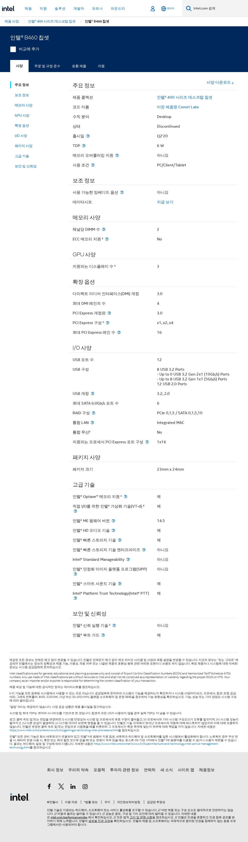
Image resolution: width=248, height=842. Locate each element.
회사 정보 (55, 770)
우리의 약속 (78, 770)
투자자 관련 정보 (124, 770)
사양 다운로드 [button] (219, 82)
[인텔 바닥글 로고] (20, 796)
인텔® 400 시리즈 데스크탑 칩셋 (184, 97)
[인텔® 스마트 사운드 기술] (119, 584)
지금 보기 (165, 202)
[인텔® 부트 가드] (103, 635)
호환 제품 (79, 66)
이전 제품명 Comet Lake (178, 107)
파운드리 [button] (118, 8)
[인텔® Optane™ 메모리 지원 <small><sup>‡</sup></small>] (125, 497)
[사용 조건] (92, 165)
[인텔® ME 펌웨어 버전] (113, 521)
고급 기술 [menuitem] (22, 156)
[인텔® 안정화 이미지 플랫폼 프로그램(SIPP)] (75, 574)
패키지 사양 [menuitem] (23, 146)
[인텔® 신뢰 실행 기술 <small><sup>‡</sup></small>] (114, 625)
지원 (101, 66)
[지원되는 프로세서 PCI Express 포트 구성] (147, 442)
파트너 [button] (97, 8)
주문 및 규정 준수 (47, 66)
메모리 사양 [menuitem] (23, 105)
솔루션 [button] (60, 8)
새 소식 (166, 770)
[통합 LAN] (92, 423)
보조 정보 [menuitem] (22, 95)
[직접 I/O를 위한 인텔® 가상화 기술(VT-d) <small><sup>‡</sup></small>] (75, 511)
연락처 (149, 770)
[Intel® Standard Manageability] (128, 559)
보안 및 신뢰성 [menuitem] (26, 166)
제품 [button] (28, 8)
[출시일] (88, 136)
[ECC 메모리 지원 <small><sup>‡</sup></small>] (106, 239)
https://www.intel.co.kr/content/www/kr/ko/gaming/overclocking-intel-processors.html (63, 730)
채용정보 (207, 770)
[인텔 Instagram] (85, 787)
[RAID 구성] (93, 413)
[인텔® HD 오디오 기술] (113, 530)
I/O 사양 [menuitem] (21, 135)
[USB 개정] (92, 393)
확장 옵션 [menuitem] (22, 125)
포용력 (99, 770)
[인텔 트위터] (61, 787)
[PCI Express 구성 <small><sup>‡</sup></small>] (107, 323)
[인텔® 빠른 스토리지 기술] (119, 540)
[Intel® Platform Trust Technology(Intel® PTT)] (75, 598)
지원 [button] (43, 8)
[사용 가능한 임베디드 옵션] (121, 192)
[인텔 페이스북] (49, 787)
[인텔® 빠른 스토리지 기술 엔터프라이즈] (144, 550)
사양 (19, 66)
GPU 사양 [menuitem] (22, 115)
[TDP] (83, 146)
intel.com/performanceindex (69, 817)
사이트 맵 (186, 770)
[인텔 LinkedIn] (73, 787)
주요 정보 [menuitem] (22, 84)
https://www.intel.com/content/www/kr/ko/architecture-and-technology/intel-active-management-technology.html (114, 745)
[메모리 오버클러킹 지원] (117, 155)
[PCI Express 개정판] (109, 313)
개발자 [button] (78, 8)
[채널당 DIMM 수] (103, 229)
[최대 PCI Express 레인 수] (119, 332)
